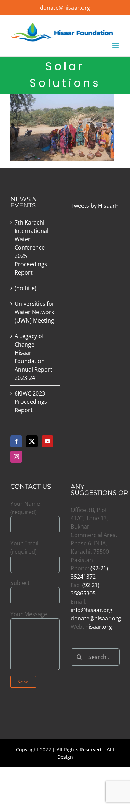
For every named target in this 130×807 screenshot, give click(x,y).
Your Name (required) (25, 508)
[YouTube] (47, 441)
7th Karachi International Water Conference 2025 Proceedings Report (32, 247)
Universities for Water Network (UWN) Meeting (34, 312)
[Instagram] (16, 457)
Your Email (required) (24, 547)
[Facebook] (16, 441)
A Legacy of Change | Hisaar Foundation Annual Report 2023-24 (33, 357)
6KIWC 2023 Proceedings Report (31, 402)
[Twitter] (32, 441)
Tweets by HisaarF (94, 206)
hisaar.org (98, 626)
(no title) (25, 288)
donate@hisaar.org (65, 7)
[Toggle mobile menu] (116, 45)
